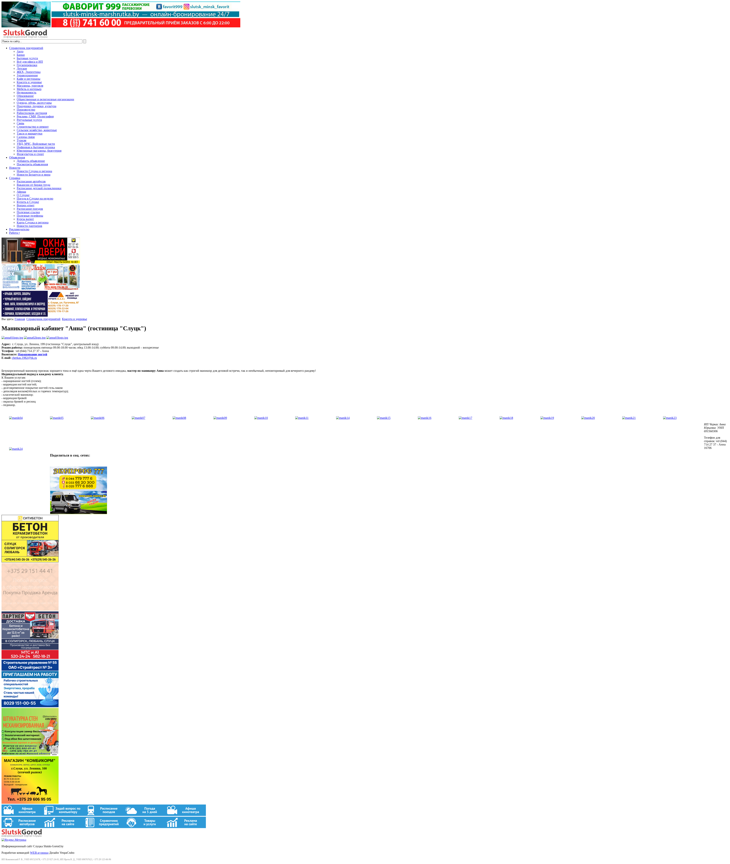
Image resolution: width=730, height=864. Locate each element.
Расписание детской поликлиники (39, 188)
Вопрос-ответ (25, 205)
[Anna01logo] (12, 337)
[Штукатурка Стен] (30, 754)
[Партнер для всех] (30, 609)
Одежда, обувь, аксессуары (34, 102)
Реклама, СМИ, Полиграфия (35, 116)
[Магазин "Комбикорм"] (30, 802)
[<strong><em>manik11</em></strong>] (302, 417)
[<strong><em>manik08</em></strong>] (179, 417)
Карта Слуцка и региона (32, 222)
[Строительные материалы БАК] (41, 315)
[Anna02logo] (35, 337)
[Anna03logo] (57, 337)
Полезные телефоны (30, 215)
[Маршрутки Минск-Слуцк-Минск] (78, 513)
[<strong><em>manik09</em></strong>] (220, 417)
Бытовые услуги (27, 58)
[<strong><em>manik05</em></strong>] (56, 417)
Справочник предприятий (26, 48)
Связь (20, 123)
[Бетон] (30, 561)
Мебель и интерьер (29, 89)
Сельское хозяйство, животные (37, 130)
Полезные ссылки (28, 212)
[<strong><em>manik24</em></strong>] (16, 448)
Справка (14, 178)
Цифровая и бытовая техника (36, 147)
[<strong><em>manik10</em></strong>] (261, 417)
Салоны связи (26, 137)
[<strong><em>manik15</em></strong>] (383, 417)
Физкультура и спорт (30, 154)
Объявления (17, 157)
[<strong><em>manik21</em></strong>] (629, 417)
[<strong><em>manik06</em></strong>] (97, 417)
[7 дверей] (41, 262)
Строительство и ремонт (33, 126)
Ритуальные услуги (29, 119)
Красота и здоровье (29, 82)
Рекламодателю (19, 229)
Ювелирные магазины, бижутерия (39, 150)
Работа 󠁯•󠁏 (14, 232)
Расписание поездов (30, 208)
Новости (14, 167)
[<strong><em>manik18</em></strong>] (506, 417)
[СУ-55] (30, 706)
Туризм (21, 140)
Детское (22, 68)
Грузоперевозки (27, 65)
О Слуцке (23, 195)
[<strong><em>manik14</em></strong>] (343, 417)
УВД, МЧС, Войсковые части (36, 143)
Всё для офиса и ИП (30, 61)
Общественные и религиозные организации (45, 99)
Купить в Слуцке (28, 202)
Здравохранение (27, 75)
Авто (20, 51)
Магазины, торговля (30, 85)
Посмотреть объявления (32, 164)
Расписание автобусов (31, 181)
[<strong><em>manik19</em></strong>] (547, 417)
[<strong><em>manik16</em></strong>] (424, 417)
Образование (25, 95)
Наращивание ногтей (32, 354)
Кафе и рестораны (28, 78)
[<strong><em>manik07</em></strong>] (138, 417)
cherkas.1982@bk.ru (24, 357)
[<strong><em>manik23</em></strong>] (670, 417)
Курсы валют (25, 219)
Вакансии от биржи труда (33, 184)
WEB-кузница (39, 852)
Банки (21, 54)
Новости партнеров (29, 225)
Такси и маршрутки (29, 133)
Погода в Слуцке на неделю (35, 198)
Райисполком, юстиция (32, 113)
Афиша (21, 191)
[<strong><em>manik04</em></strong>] (16, 417)
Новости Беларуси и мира (33, 174)
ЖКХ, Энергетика (28, 72)
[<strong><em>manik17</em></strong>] (465, 417)
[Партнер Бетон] (30, 657)
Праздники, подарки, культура (36, 106)
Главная (20, 319)
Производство (26, 109)
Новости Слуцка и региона (34, 171)
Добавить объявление (31, 160)
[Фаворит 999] (121, 26)
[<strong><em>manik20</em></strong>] (588, 417)
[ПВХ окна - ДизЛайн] (41, 289)
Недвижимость (26, 92)
